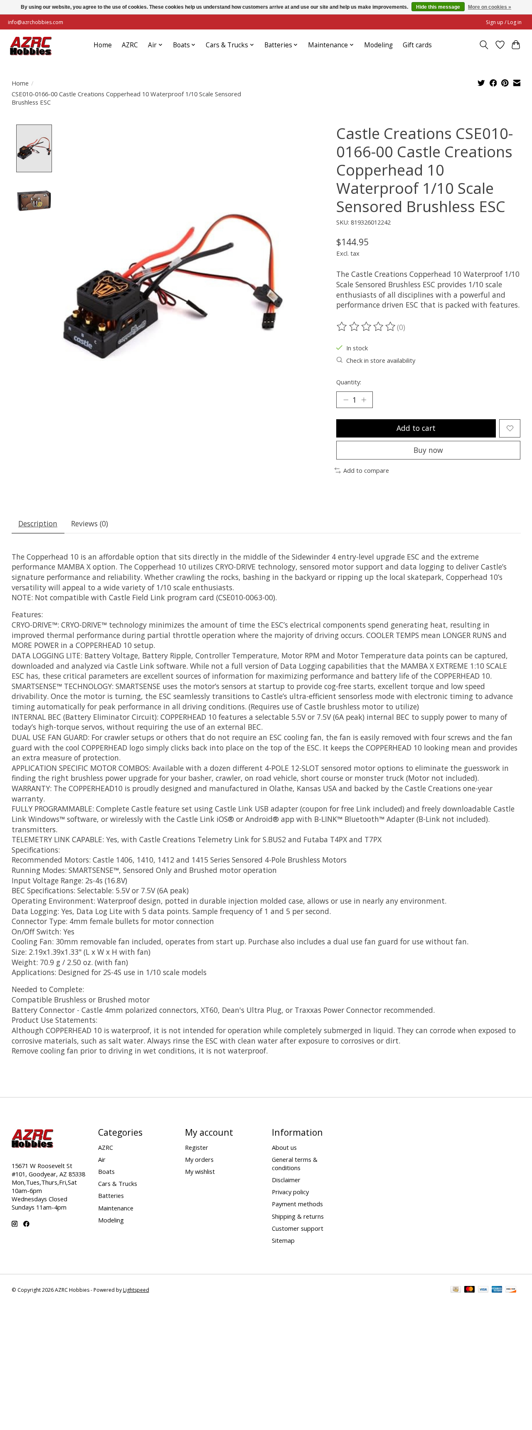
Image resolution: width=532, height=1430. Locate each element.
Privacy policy (290, 1192)
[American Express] (497, 1290)
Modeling (378, 45)
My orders (199, 1159)
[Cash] (456, 1290)
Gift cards (417, 45)
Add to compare (366, 470)
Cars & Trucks (117, 1183)
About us (284, 1147)
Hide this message (438, 7)
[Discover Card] (510, 1290)
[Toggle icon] (484, 44)
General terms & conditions (295, 1163)
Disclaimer (286, 1180)
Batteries (111, 1195)
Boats (106, 1171)
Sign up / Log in (504, 22)
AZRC (130, 45)
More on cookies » (489, 7)
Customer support (297, 1228)
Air (102, 1159)
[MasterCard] (469, 1290)
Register (196, 1147)
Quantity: (348, 382)
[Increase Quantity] (363, 400)
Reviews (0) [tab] (89, 523)
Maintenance (115, 1208)
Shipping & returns (298, 1216)
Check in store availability (380, 360)
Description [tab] (37, 523)
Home (103, 45)
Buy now (428, 450)
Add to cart (416, 428)
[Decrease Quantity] (346, 400)
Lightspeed (136, 1289)
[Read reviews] (366, 326)
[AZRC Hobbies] (31, 44)
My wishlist (200, 1171)
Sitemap (283, 1240)
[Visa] (483, 1290)
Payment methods (297, 1204)
